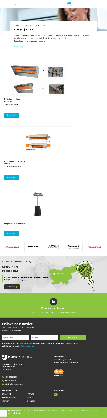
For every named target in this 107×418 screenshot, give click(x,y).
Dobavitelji (6, 394)
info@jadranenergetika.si (67, 312)
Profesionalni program (30, 25)
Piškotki (92, 410)
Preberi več (18, 47)
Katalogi (30, 394)
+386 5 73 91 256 (37, 312)
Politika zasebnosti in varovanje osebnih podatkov (42, 410)
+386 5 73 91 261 (51, 312)
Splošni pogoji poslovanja (69, 410)
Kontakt (5, 401)
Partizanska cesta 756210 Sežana (9, 368)
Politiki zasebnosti (27, 346)
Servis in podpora (9, 397)
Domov (16, 25)
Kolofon (83, 410)
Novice (29, 397)
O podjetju (31, 401)
